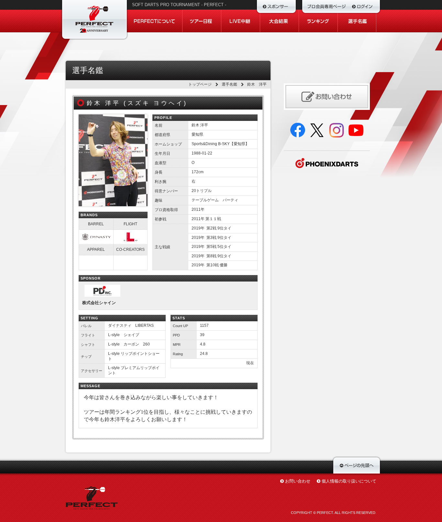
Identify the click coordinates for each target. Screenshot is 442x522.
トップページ (200, 84)
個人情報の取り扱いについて (349, 481)
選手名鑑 (229, 84)
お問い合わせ (297, 481)
